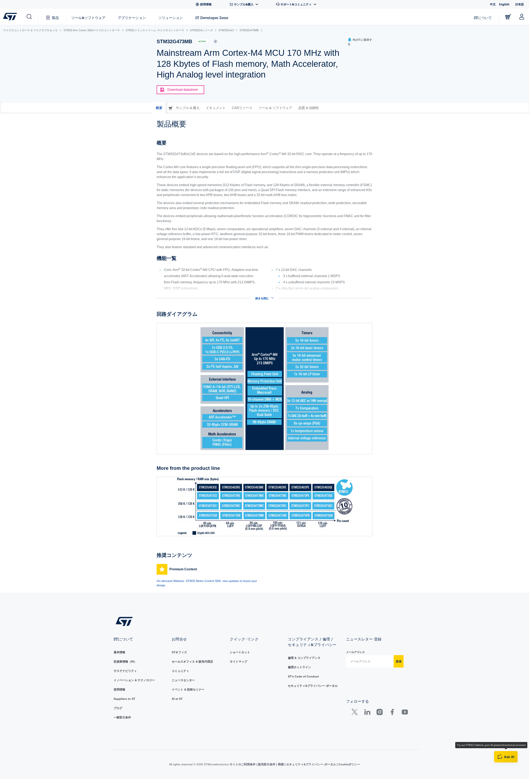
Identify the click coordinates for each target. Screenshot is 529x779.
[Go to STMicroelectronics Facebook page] (392, 713)
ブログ (118, 708)
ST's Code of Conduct (303, 676)
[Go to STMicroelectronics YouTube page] (404, 713)
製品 (55, 18)
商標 (281, 764)
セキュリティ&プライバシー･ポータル (313, 685)
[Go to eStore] (508, 16)
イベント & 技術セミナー (188, 689)
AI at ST (177, 698)
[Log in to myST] (521, 17)
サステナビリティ (125, 671)
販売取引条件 (266, 764)
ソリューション (170, 18)
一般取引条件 (122, 717)
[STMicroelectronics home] (11, 16)
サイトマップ (238, 661)
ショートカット (240, 652)
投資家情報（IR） (125, 661)
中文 (493, 4)
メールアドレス (355, 652)
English (504, 4)
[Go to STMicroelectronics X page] (355, 713)
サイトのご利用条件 (243, 764)
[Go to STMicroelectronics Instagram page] (379, 713)
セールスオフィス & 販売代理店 (192, 661)
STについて (483, 18)
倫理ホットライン (299, 667)
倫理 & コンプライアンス (304, 657)
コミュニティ (180, 671)
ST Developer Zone (211, 17)
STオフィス (179, 652)
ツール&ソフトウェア (88, 18)
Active (202, 41)
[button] (29, 16)
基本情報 (119, 652)
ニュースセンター (183, 680)
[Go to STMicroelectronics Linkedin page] (367, 713)
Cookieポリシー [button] (349, 764)
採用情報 (119, 689)
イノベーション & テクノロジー (134, 680)
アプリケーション (132, 18)
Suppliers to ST (124, 698)
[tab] (159, 108)
